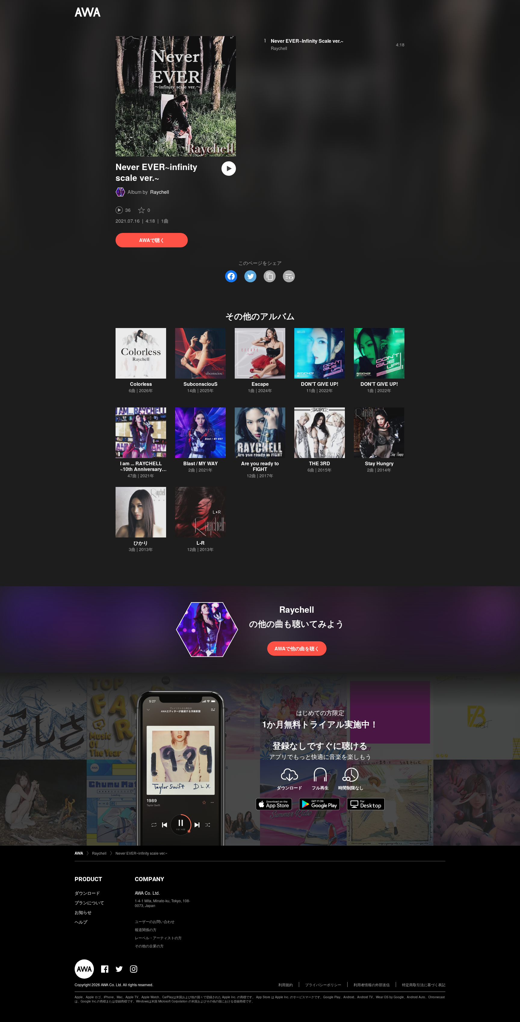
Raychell (159, 191)
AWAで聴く (152, 240)
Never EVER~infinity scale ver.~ (141, 853)
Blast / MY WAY (200, 463)
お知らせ (83, 912)
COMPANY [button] (149, 879)
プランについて (89, 903)
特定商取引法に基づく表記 (423, 984)
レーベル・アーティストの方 (158, 937)
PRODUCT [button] (88, 879)
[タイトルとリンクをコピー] (270, 276)
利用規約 (285, 984)
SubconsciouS (201, 383)
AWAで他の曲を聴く (296, 648)
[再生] (228, 168)
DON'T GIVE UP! (319, 383)
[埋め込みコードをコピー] (289, 276)
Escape (260, 383)
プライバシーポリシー (323, 984)
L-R (201, 542)
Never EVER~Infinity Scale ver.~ (307, 40)
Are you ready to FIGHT (260, 466)
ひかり (141, 542)
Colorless (141, 383)
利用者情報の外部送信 (372, 984)
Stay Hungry (379, 463)
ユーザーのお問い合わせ (155, 921)
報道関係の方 (145, 929)
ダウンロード (87, 893)
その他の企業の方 (149, 945)
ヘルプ (81, 922)
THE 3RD (319, 463)
